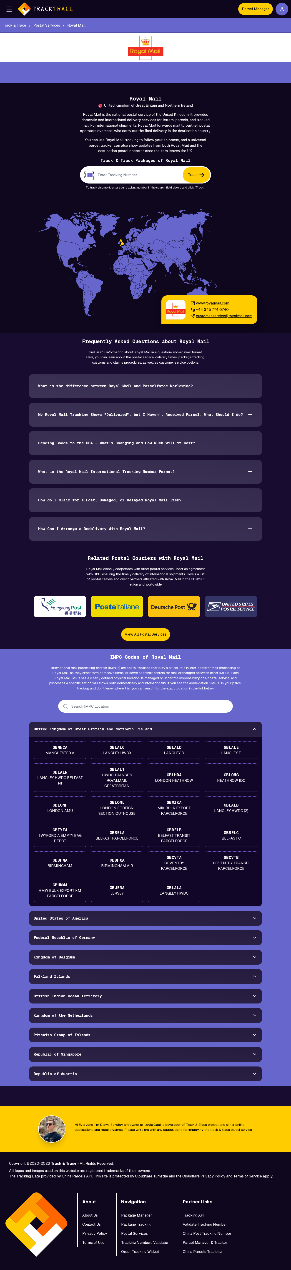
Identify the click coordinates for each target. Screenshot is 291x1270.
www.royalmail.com (212, 303)
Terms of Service (247, 1176)
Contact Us (91, 1224)
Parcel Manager (255, 9)
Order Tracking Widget (140, 1251)
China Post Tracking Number (207, 1233)
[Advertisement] (145, 72)
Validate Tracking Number (205, 1224)
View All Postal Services (145, 634)
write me (142, 1129)
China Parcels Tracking (202, 1251)
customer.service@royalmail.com (224, 316)
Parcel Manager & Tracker (205, 1242)
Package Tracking (136, 1224)
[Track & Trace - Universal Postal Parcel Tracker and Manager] (45, 9)
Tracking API (193, 1215)
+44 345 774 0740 (212, 309)
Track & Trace (196, 1124)
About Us (90, 1215)
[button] (9, 9)
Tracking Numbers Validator (145, 1242)
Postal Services (134, 1233)
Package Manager (136, 1215)
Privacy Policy (213, 1176)
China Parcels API (77, 1176)
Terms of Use (93, 1242)
